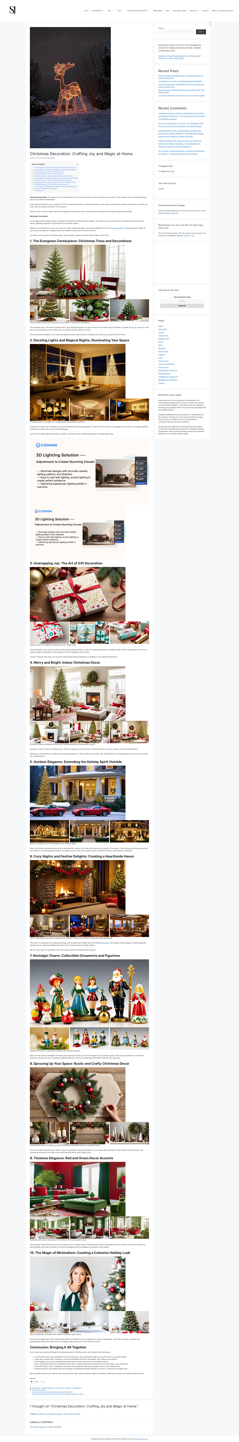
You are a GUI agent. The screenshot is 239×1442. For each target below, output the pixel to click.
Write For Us (194, 11)
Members (161, 348)
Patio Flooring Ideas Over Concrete (185, 154)
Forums (161, 342)
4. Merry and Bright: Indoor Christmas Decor (48, 174)
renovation (68, 1388)
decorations (120, 228)
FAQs (160, 345)
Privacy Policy (163, 336)
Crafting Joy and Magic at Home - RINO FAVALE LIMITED (59, 1414)
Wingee (161, 189)
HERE (172, 171)
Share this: (40, 190)
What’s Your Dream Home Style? (222, 11)
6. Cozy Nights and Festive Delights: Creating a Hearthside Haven (55, 178)
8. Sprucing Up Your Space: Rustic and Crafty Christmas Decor (54, 182)
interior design (59, 1388)
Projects (161, 383)
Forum (119, 11)
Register (161, 355)
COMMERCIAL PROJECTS (168, 377)
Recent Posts (163, 351)
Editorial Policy (163, 339)
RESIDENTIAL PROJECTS (167, 370)
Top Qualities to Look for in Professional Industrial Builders (180, 81)
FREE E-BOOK (157, 11)
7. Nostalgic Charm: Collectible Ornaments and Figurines (52, 180)
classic (134, 327)
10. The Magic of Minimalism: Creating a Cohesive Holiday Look (55, 186)
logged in (43, 1427)
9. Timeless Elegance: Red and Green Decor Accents (51, 184)
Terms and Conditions (166, 364)
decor (51, 204)
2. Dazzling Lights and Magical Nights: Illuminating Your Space (54, 170)
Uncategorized (77, 1388)
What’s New (162, 329)
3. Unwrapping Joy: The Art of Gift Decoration (48, 172)
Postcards (205, 11)
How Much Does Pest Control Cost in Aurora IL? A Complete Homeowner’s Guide (57, 1394)
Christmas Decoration (48, 1388)
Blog (109, 11)
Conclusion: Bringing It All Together (45, 188)
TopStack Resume (171, 213)
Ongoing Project (164, 374)
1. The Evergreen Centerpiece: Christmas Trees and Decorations (54, 167)
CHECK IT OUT (189, 236)
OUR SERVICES (97, 11)
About (160, 326)
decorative (110, 749)
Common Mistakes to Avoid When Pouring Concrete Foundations (52, 1392)
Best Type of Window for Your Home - (172, 123)
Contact (161, 332)
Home (86, 11)
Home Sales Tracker (179, 11)
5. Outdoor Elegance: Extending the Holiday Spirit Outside (53, 176)
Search (161, 28)
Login (160, 358)
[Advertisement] (182, 264)
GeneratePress (143, 1439)
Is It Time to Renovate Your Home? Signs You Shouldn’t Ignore (181, 95)
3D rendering (36, 1388)
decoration (105, 943)
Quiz (167, 11)
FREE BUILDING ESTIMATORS (137, 11)
